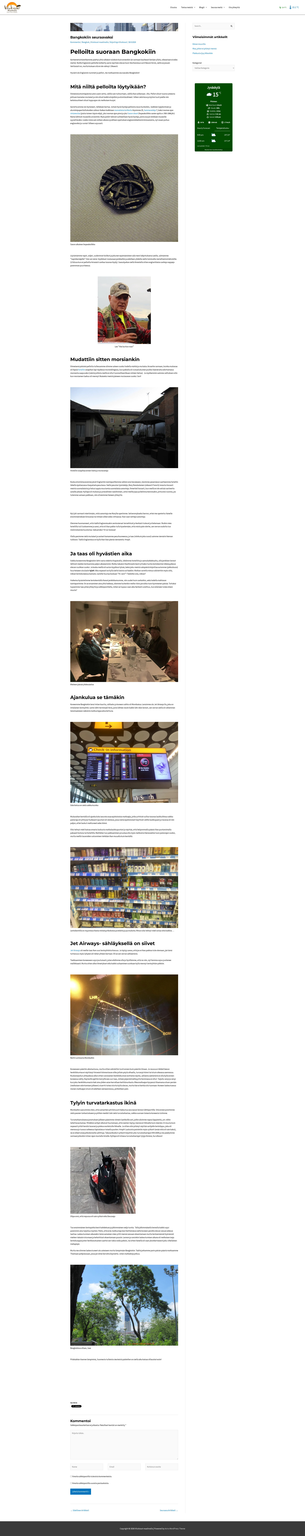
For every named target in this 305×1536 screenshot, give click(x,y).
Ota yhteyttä (234, 7)
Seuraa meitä (216, 7)
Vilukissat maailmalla (99, 42)
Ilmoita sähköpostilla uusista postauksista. (90, 1483)
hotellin (81, 369)
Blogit (201, 7)
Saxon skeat (133, 113)
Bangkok (85, 42)
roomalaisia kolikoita (123, 110)
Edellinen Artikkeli (80, 1510)
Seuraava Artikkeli (169, 1510)
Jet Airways (75, 950)
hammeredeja (150, 110)
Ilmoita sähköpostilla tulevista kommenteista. (92, 1476)
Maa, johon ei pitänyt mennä (204, 48)
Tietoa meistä (187, 7)
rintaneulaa (75, 113)
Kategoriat (197, 63)
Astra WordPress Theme (175, 1528)
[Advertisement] (124, 1381)
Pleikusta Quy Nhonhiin (203, 53)
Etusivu (173, 7)
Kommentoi (75, 42)
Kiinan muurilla (199, 44)
